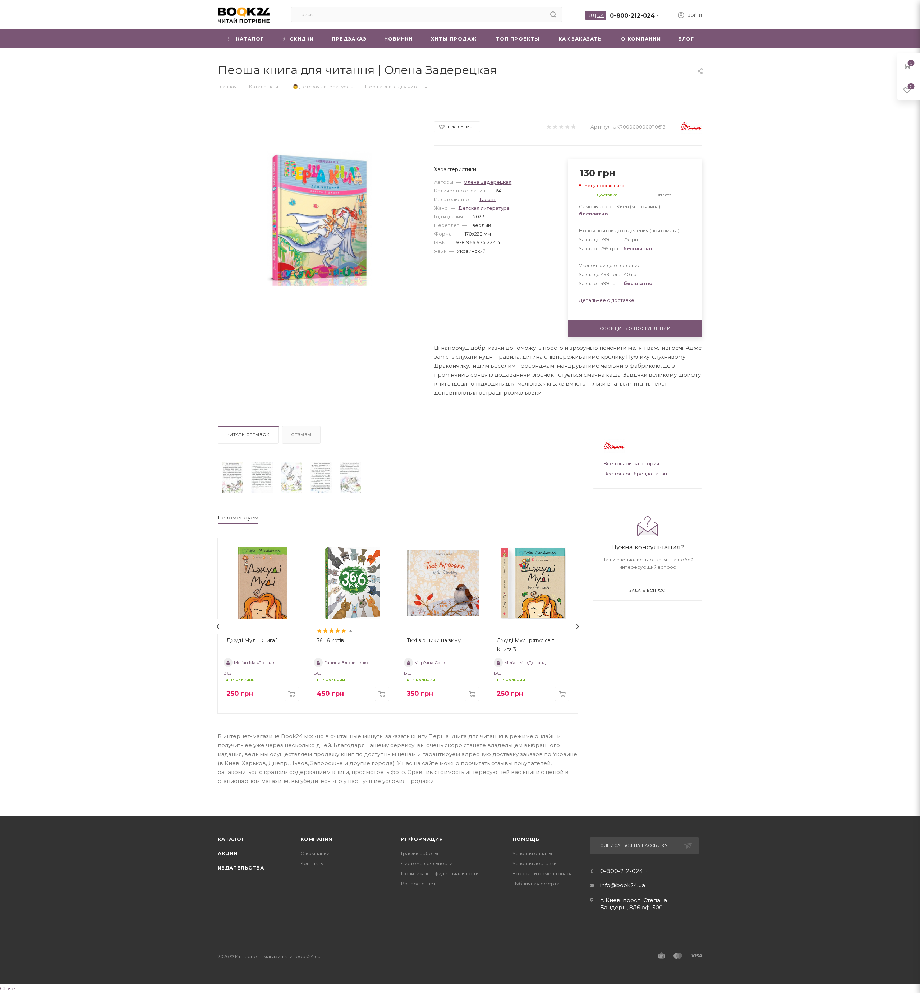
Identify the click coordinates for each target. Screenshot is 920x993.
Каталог (231, 839)
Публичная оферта (536, 883)
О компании (315, 853)
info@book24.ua (622, 885)
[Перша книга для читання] (232, 477)
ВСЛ (228, 673)
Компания (316, 839)
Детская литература (484, 208)
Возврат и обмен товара (542, 873)
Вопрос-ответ (418, 883)
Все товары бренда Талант (637, 473)
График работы (419, 853)
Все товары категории (631, 463)
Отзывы (301, 434)
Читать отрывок (248, 434)
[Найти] (553, 14)
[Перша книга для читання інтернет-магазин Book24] (319, 218)
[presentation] (218, 626)
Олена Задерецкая (487, 182)
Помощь (526, 839)
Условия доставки (534, 863)
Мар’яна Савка (431, 662)
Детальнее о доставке (606, 300)
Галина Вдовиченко (347, 662)
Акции (228, 853)
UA (600, 15)
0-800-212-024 (632, 15)
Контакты (312, 863)
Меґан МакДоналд (254, 662)
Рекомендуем (238, 517)
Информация (422, 839)
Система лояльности (426, 863)
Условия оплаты (532, 853)
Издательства (241, 868)
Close (7, 988)
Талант (487, 199)
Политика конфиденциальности (440, 873)
